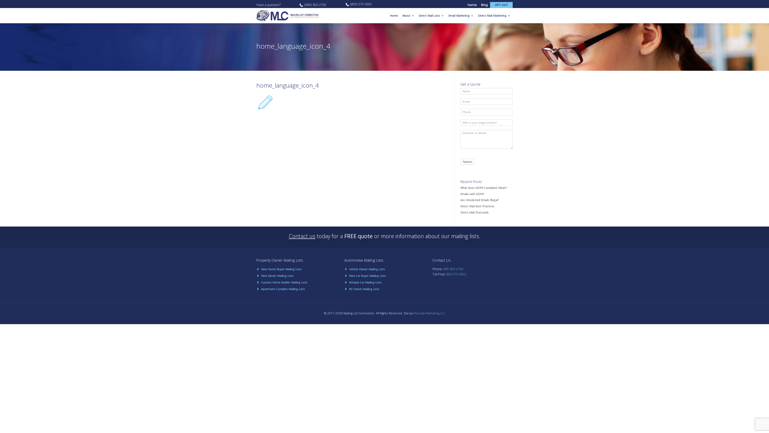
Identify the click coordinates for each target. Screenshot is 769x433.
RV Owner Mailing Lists (364, 289)
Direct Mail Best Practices (477, 206)
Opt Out (501, 5)
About (406, 15)
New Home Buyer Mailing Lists (281, 269)
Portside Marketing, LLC (429, 313)
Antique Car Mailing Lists (365, 282)
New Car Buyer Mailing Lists (367, 276)
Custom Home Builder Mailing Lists (284, 282)
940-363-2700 (453, 269)
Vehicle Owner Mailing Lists (367, 269)
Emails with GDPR (472, 194)
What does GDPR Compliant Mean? (483, 188)
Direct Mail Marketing (492, 15)
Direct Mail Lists (429, 15)
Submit (467, 161)
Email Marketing (459, 15)
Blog (484, 5)
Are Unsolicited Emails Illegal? (479, 200)
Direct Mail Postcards (474, 212)
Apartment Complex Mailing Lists (283, 289)
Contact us (302, 236)
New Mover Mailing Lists (277, 276)
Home (472, 5)
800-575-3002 (456, 274)
